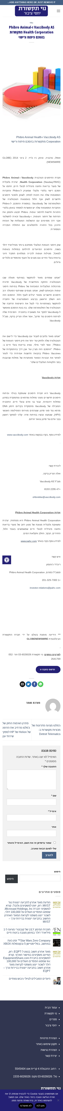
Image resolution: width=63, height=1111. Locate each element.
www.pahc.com (29, 541)
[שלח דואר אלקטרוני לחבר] (22, 684)
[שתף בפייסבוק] (34, 684)
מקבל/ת (41, 1105)
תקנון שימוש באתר (46, 1044)
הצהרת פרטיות (48, 1038)
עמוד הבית (51, 1007)
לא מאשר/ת (26, 1105)
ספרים (53, 1019)
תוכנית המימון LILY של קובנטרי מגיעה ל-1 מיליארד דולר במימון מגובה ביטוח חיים (27, 931)
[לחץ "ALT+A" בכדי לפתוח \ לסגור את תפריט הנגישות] (6, 560)
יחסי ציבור (51, 1025)
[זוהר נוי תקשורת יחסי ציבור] (31, 10)
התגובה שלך (48, 766)
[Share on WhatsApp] (40, 684)
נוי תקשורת (51, 1013)
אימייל (52, 811)
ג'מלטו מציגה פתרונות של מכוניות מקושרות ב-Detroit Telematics (46, 729)
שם (53, 795)
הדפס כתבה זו (47, 669)
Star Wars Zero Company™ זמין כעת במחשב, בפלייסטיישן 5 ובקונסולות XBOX (26, 942)
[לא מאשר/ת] (58, 1101)
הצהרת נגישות (49, 1049)
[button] (58, 11)
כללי (31, 23)
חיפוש (57, 871)
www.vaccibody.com (17, 434)
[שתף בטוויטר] (28, 684)
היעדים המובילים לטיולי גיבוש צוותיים (29, 978)
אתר (54, 827)
